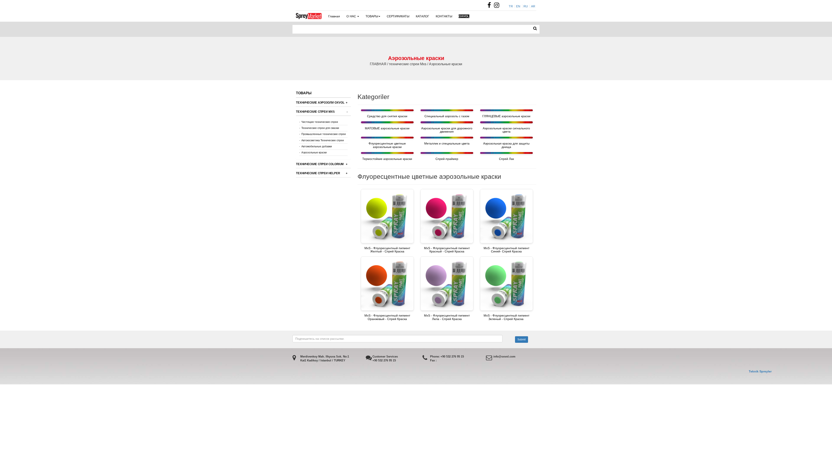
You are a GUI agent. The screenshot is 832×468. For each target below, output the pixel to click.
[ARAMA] (535, 28)
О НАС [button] (351, 16)
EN (518, 6)
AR (533, 6)
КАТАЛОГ (422, 16)
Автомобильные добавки (316, 146)
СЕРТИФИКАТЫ (398, 16)
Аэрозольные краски (314, 152)
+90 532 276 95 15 (384, 360)
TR (511, 6)
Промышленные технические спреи (323, 134)
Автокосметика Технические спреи (322, 140)
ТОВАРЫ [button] (372, 16)
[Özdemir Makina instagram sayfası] (497, 6)
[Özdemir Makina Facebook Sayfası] (490, 6)
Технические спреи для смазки (320, 128)
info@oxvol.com (504, 356)
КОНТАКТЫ (444, 16)
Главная (334, 16)
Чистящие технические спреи (319, 122)
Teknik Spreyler (760, 371)
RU (525, 6)
